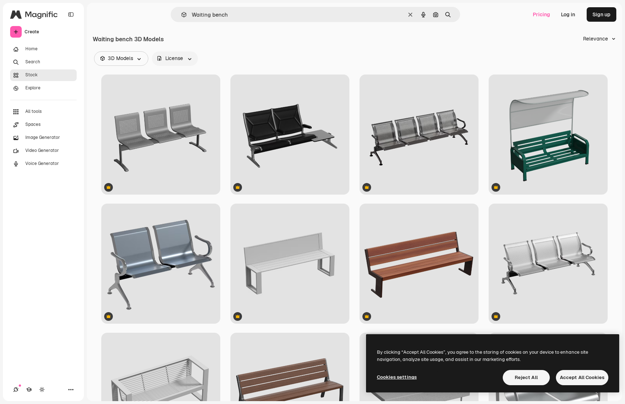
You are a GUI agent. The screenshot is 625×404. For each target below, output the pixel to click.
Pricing (541, 14)
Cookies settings (397, 377)
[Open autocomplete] (181, 14)
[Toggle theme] (42, 389)
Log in (568, 14)
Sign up (601, 14)
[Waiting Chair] (160, 135)
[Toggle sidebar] (71, 14)
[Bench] (548, 135)
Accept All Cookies (582, 377)
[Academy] (29, 389)
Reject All (526, 377)
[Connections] (16, 389)
